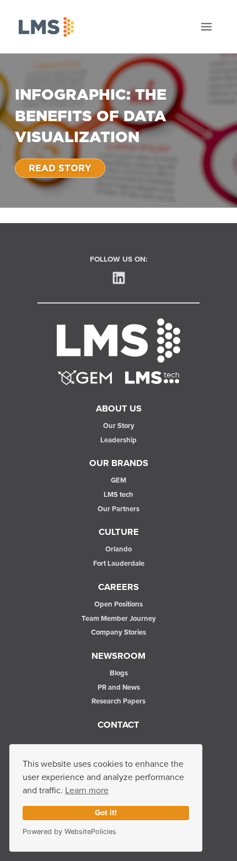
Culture (119, 532)
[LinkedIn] (119, 278)
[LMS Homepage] (118, 340)
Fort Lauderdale (118, 563)
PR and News (119, 687)
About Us (119, 408)
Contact (118, 725)
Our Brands (118, 463)
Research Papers (118, 701)
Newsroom (118, 656)
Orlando (118, 549)
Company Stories (118, 632)
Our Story (118, 426)
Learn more (87, 790)
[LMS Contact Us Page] (152, 377)
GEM (118, 480)
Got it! (106, 813)
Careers (118, 587)
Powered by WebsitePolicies (69, 831)
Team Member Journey (119, 618)
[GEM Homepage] (85, 377)
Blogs (119, 673)
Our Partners (118, 509)
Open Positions (118, 604)
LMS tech (118, 495)
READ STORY (60, 168)
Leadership (118, 440)
